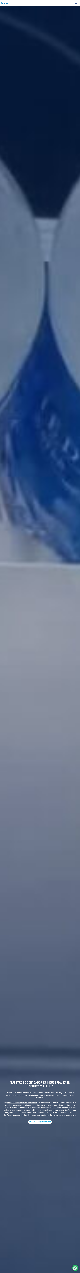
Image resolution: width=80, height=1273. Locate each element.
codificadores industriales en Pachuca (22, 1103)
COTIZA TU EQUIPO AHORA (40, 1122)
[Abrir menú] (76, 3)
